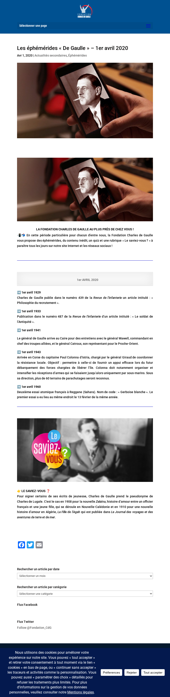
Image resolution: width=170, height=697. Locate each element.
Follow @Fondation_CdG (34, 627)
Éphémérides (77, 55)
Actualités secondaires (51, 55)
